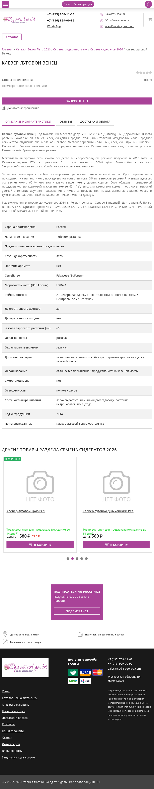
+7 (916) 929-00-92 (60, 20)
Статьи (7, 737)
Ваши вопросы (12, 751)
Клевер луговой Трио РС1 (24, 511)
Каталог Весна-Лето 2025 (19, 698)
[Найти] (148, 4)
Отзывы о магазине (15, 704)
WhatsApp (54, 26)
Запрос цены (77, 101)
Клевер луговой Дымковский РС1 (106, 511)
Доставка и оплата (95, 121)
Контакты (8, 724)
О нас (6, 691)
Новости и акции (13, 711)
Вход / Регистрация (78, 4)
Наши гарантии (13, 731)
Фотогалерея (11, 744)
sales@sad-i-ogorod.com (119, 26)
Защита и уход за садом (18, 757)
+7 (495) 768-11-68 (60, 14)
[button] (68, 558)
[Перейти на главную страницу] (19, 19)
